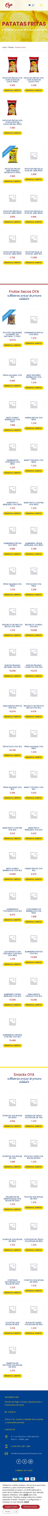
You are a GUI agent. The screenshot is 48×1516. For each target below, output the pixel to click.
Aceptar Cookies (11, 1507)
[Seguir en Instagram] (30, 1461)
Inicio (4, 47)
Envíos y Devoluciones (31, 1402)
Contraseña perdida (15, 1422)
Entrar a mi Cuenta (13, 1419)
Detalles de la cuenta (33, 1419)
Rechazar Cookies (30, 1507)
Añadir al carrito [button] (12, 90)
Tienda (10, 47)
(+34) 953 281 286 (20, 1446)
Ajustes (8, 1512)
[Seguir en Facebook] (18, 1461)
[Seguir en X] (24, 1461)
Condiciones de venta (14, 1405)
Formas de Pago (12, 1402)
